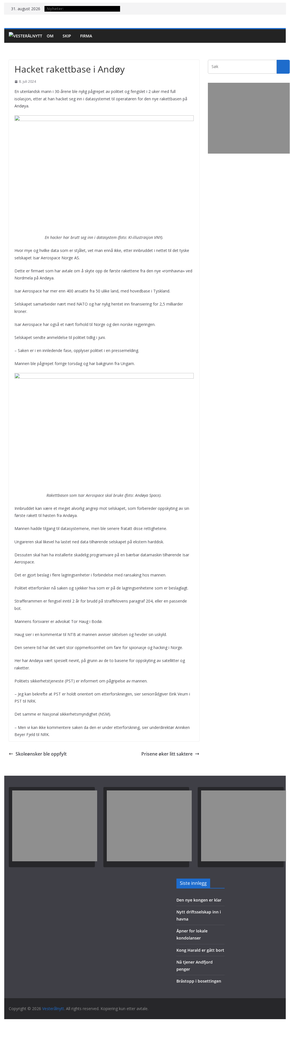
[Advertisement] (249, 118)
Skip (67, 36)
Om (50, 36)
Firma (86, 36)
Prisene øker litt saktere (167, 754)
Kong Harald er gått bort (200, 950)
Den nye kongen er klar (198, 900)
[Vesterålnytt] (25, 36)
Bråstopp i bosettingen (198, 981)
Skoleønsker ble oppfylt (41, 754)
